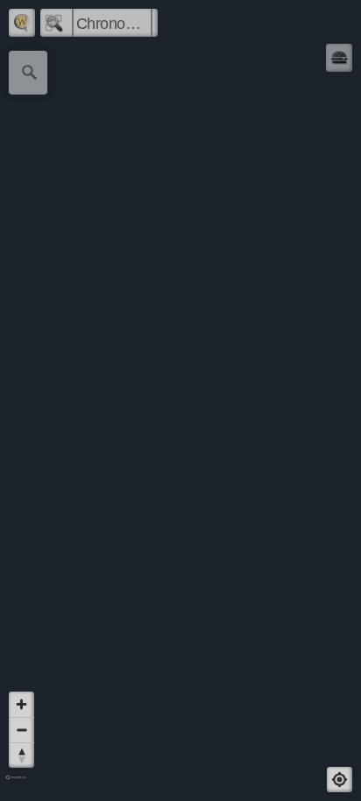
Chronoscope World (114, 23)
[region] (180, 400)
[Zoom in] (21, 704)
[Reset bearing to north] (21, 755)
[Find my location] (339, 779)
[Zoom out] (21, 729)
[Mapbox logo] (15, 785)
